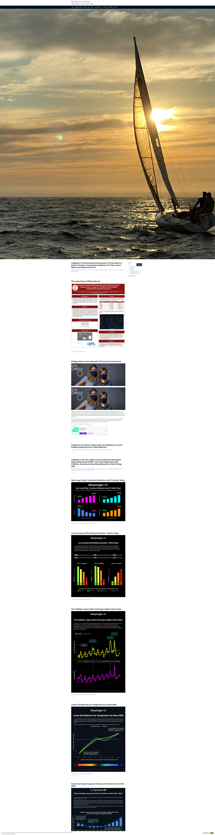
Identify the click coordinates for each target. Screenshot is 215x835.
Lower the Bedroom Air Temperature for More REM (93, 704)
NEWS (88, 7)
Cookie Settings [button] (206, 833)
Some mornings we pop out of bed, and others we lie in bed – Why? (98, 785)
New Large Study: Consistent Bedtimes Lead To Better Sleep (97, 480)
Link (73, 273)
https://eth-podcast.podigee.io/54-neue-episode (81, 424)
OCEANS (104, 7)
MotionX (132, 269)
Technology (80, 437)
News (75, 273)
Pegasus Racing (133, 270)
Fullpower (132, 268)
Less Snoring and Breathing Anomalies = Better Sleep (95, 533)
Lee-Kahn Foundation (134, 272)
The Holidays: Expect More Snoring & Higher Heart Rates (96, 609)
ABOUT (92, 7)
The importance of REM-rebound (85, 281)
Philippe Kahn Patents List (135, 273)
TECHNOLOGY (98, 7)
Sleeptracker (133, 266)
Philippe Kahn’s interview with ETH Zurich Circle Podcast (96, 361)
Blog (73, 437)
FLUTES (115, 7)
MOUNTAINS (110, 7)
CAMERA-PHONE (78, 7)
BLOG (73, 7)
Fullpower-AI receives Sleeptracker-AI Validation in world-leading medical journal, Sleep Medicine (97, 446)
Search (129, 262)
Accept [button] (212, 833)
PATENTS (85, 7)
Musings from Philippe (80, 1)
